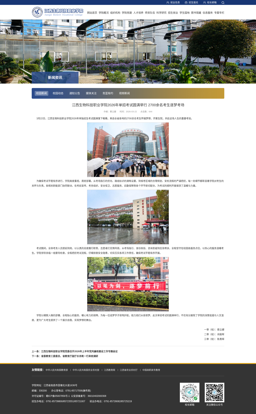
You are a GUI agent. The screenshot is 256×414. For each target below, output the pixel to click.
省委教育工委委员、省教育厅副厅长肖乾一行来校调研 (69, 356)
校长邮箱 (212, 2)
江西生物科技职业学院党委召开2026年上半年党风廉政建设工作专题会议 (79, 351)
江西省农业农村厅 (129, 370)
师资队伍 (150, 12)
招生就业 (173, 12)
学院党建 (127, 12)
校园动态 (58, 93)
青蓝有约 (108, 93)
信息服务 (208, 12)
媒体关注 (91, 93)
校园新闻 (41, 93)
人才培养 (138, 12)
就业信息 (175, 2)
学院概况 (104, 12)
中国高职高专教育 (151, 370)
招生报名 (193, 2)
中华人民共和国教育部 (57, 370)
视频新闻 (124, 93)
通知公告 (74, 93)
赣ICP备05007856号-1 (58, 396)
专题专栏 (219, 12)
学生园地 (185, 12)
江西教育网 (109, 370)
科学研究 (161, 12)
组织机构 (115, 12)
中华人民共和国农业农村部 (86, 370)
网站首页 (92, 12)
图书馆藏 (196, 12)
